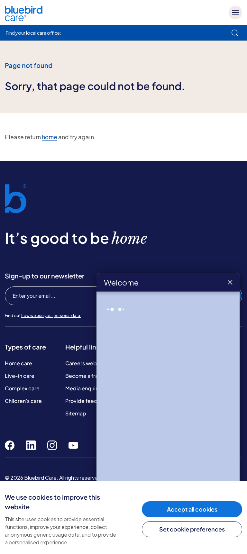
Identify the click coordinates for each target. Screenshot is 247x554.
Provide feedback (87, 400)
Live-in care (19, 375)
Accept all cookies (192, 509)
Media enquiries (85, 388)
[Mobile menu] (235, 12)
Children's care (23, 400)
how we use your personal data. (51, 315)
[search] (235, 33)
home (49, 137)
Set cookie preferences (192, 529)
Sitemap (75, 413)
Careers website (85, 363)
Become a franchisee (91, 375)
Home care (18, 363)
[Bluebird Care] (23, 19)
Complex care (22, 388)
